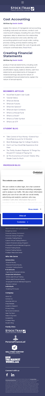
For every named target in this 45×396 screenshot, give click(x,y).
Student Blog (9, 323)
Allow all (22, 216)
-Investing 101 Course (12, 289)
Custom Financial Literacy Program (16, 243)
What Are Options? (14, 107)
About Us (8, 296)
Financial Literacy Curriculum (14, 233)
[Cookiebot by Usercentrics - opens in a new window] (32, 172)
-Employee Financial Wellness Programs (18, 281)
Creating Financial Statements (17, 54)
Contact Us (8, 299)
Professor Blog (10, 320)
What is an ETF (12, 122)
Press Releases (9, 303)
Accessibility (9, 318)
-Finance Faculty (10, 262)
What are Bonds (13, 101)
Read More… (27, 48)
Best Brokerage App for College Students (22, 142)
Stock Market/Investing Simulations (16, 228)
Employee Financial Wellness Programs (17, 245)
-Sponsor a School (11, 284)
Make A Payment (10, 315)
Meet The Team (10, 313)
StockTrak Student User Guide (18, 95)
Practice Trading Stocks (12, 247)
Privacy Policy (9, 308)
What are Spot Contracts (16, 110)
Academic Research (11, 306)
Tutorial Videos (12, 98)
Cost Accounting (16, 19)
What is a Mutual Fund (15, 113)
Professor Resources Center (13, 252)
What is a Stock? (13, 116)
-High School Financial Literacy (15, 272)
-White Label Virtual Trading (14, 277)
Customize (21, 222)
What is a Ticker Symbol (16, 119)
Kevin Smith (18, 23)
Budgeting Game (10, 231)
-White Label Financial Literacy (15, 279)
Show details (33, 209)
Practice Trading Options (13, 250)
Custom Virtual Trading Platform (16, 240)
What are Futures (13, 104)
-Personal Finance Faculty (13, 265)
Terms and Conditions (12, 311)
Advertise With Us (11, 301)
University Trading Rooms (13, 238)
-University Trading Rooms (13, 267)
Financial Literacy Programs (14, 235)
